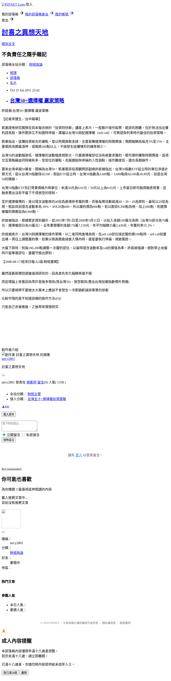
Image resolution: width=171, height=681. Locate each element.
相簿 (13, 73)
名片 (13, 83)
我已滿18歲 (10, 672)
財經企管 (34, 394)
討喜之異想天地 (25, 32)
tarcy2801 (8, 359)
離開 (24, 672)
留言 (40, 382)
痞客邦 (31, 382)
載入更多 (8, 414)
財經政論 (36, 64)
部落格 (15, 78)
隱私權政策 (109, 622)
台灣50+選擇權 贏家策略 (37, 100)
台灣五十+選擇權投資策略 (47, 399)
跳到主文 (8, 44)
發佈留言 (8, 439)
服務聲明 (125, 622)
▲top (5, 406)
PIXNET (54, 622)
